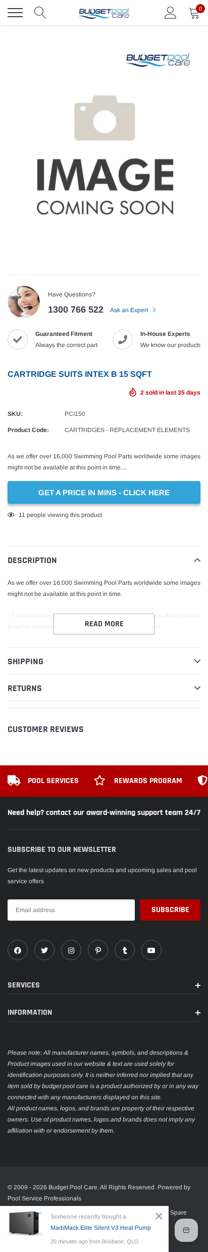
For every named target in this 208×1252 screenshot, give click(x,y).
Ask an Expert (129, 310)
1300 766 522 (75, 310)
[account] (171, 12)
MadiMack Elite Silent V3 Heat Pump (100, 1227)
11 (22, 515)
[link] (18, 950)
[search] (40, 12)
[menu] (15, 12)
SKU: (15, 413)
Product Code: (28, 430)
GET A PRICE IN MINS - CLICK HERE (104, 492)
